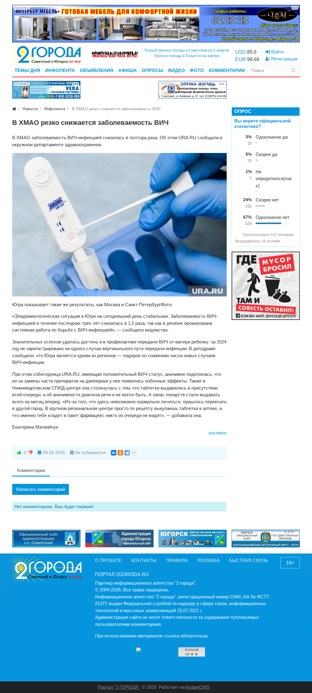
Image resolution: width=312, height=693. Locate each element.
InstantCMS (198, 687)
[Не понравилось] (31, 452)
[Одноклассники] (120, 452)
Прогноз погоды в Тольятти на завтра (186, 56)
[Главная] (14, 109)
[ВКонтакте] (113, 452)
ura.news (217, 432)
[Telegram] (127, 452)
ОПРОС (242, 111)
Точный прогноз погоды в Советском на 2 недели (186, 50)
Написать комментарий (40, 489)
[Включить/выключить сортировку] (237, 234)
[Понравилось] (19, 452)
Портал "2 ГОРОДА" (119, 687)
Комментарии (31, 470)
